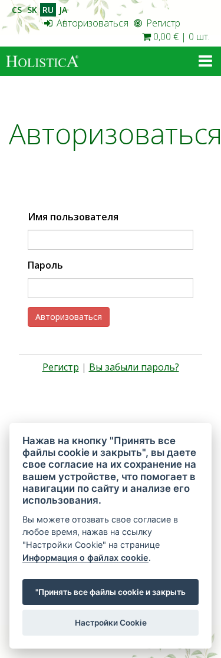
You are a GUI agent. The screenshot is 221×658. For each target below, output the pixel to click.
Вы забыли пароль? (134, 367)
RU (48, 9)
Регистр (162, 22)
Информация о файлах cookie (85, 558)
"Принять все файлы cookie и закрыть (110, 592)
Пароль (45, 265)
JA (63, 9)
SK (32, 9)
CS (17, 9)
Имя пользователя (73, 216)
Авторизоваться (91, 22)
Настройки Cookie (111, 622)
